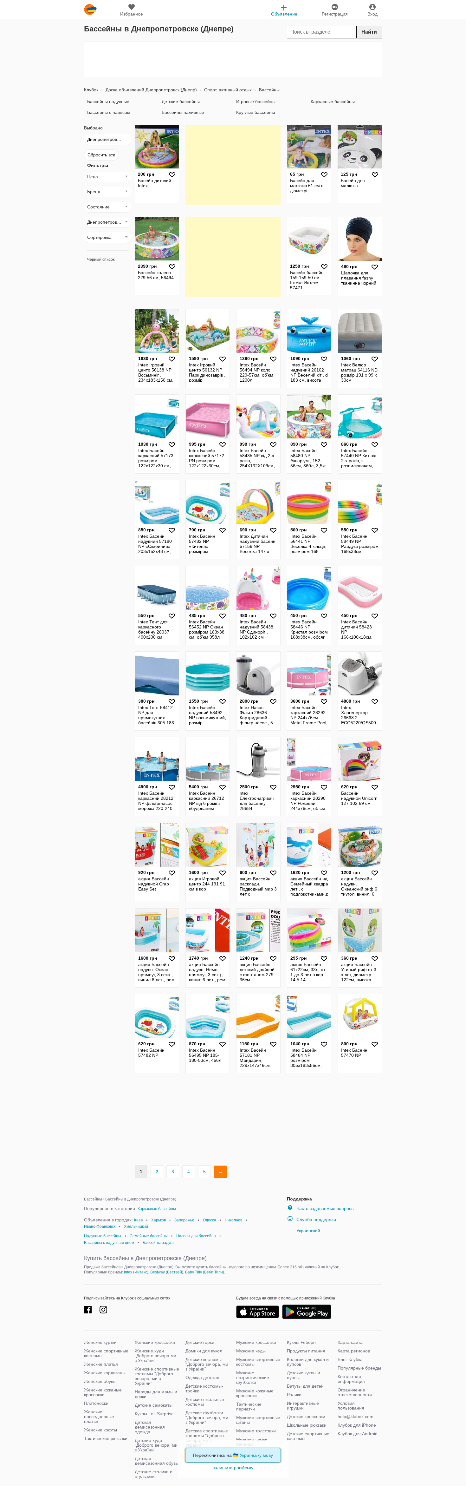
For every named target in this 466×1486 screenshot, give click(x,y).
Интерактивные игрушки (303, 1405)
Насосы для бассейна (196, 1236)
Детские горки (199, 1342)
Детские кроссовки (306, 1416)
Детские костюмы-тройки (204, 1388)
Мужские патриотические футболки (252, 1377)
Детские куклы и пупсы (303, 1375)
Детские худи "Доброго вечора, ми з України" (156, 1445)
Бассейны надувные (108, 101)
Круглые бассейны (255, 112)
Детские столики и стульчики (153, 1474)
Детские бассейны (181, 101)
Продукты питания (306, 1350)
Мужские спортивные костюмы (258, 1362)
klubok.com (90, 9)
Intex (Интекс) (136, 1272)
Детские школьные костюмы (204, 1402)
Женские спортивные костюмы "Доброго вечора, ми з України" (157, 1376)
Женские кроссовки (155, 1342)
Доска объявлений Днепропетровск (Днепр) (150, 89)
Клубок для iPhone (357, 1425)
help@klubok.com (355, 1416)
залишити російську (233, 1467)
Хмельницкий (136, 1226)
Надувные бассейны (102, 1236)
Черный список (100, 259)
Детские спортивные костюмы (308, 1436)
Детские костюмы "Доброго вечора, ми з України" (206, 1364)
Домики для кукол (203, 1350)
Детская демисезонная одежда (150, 1427)
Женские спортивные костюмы (106, 1353)
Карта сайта (350, 1342)
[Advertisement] (233, 59)
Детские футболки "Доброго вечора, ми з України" (206, 1417)
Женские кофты (100, 1429)
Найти (369, 32)
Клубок (91, 89)
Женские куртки (100, 1342)
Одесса (209, 1220)
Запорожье (184, 1220)
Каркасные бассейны (333, 101)
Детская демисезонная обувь (156, 1461)
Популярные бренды (359, 1368)
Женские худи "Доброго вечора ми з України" (155, 1355)
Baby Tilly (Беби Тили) (204, 1272)
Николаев (233, 1220)
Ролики (294, 1394)
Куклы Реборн (301, 1342)
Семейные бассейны (149, 1236)
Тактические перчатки (249, 1406)
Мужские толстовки (256, 1430)
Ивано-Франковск (99, 1226)
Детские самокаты (153, 1405)
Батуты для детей (305, 1386)
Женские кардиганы (105, 1372)
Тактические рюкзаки (105, 1438)
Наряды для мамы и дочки (156, 1394)
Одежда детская (202, 1377)
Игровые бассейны (255, 101)
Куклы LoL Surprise (154, 1413)
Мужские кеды (251, 1350)
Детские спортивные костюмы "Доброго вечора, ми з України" (206, 1438)
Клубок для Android (358, 1433)
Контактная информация (351, 1379)
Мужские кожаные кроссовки (255, 1393)
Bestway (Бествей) (166, 1272)
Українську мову (256, 1455)
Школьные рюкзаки (307, 1425)
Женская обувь (99, 1381)
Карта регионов (354, 1350)
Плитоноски (96, 1403)
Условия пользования (351, 1405)
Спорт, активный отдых (227, 89)
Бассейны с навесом (108, 112)
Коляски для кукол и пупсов (308, 1362)
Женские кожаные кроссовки (103, 1392)
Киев (138, 1220)
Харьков (158, 1220)
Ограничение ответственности (355, 1392)
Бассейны (269, 89)
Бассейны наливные (183, 112)
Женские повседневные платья (99, 1416)
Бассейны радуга (158, 1242)
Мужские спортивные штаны (258, 1420)
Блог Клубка (350, 1359)
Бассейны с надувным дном (109, 1242)
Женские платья (101, 1364)
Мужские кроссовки (256, 1342)
